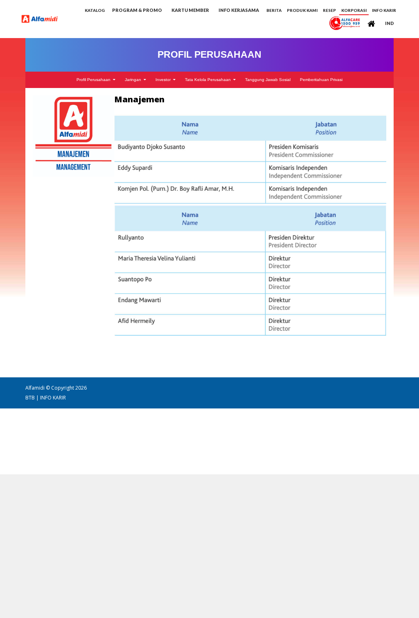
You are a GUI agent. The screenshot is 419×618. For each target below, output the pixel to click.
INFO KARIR (53, 397)
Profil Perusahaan (95, 80)
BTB (30, 397)
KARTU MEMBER (190, 10)
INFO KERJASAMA (239, 10)
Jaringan (134, 80)
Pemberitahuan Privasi (321, 80)
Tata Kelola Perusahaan (209, 80)
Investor (164, 80)
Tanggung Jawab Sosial (268, 80)
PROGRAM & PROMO (137, 10)
